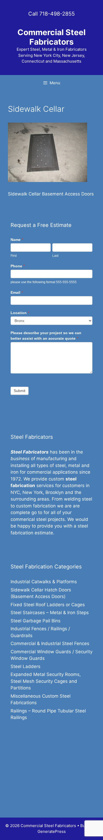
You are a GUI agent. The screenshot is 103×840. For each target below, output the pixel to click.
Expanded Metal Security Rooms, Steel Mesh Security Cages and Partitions (46, 681)
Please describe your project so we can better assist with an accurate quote (46, 335)
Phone (18, 266)
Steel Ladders (25, 666)
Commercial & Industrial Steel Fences (50, 643)
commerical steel (28, 519)
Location (20, 313)
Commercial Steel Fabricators (51, 36)
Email (17, 292)
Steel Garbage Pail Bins (35, 620)
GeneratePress (52, 831)
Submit (19, 391)
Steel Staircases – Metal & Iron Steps (50, 612)
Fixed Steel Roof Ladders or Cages (48, 604)
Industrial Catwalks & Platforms (44, 581)
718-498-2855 (57, 14)
